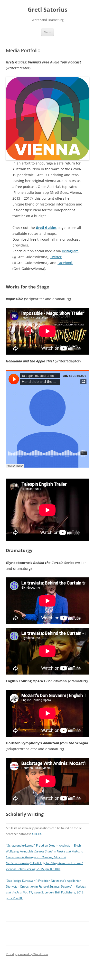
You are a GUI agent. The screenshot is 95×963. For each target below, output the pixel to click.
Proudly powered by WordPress (27, 954)
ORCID (36, 834)
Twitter (56, 257)
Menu (47, 32)
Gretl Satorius (47, 9)
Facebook (65, 262)
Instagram (70, 251)
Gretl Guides (46, 227)
